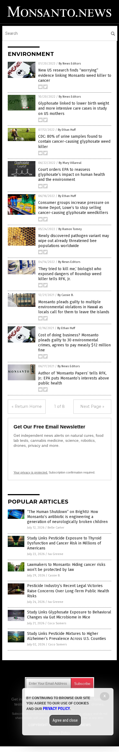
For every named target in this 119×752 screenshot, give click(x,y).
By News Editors (70, 63)
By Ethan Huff (67, 130)
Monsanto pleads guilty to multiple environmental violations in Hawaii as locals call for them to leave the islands (73, 307)
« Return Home (27, 406)
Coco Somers (57, 623)
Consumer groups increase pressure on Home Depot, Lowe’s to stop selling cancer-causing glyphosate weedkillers (73, 207)
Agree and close (65, 720)
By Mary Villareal (70, 163)
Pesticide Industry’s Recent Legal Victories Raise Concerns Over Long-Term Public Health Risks (68, 590)
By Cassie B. (66, 295)
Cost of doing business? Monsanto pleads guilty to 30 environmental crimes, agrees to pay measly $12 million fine (74, 343)
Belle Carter (56, 527)
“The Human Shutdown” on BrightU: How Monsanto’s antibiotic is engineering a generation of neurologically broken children (67, 516)
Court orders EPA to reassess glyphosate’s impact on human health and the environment (71, 174)
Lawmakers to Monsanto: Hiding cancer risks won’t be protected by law (66, 567)
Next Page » (92, 406)
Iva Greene (55, 554)
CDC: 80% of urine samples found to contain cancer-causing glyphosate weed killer (74, 141)
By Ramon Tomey (70, 229)
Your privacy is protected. (31, 472)
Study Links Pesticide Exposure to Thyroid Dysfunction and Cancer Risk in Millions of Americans (64, 543)
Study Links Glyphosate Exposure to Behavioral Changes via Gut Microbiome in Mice (69, 615)
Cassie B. (54, 575)
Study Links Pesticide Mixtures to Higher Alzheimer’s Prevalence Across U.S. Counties (66, 636)
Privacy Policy (56, 708)
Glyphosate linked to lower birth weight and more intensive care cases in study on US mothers (73, 108)
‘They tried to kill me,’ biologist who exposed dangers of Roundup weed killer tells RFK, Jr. (69, 274)
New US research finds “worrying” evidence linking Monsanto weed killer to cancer (74, 75)
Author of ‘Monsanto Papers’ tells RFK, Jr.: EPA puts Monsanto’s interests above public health (73, 378)
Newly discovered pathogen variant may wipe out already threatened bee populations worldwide (73, 240)
